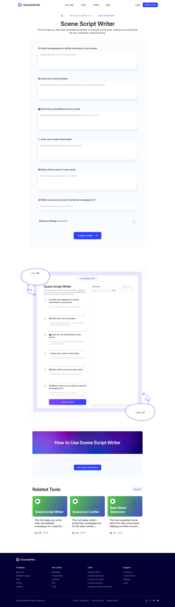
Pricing (96, 5)
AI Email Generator (95, 583)
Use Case (69, 5)
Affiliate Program (23, 576)
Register (126, 579)
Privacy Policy (98, 600)
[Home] (62, 15)
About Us (20, 572)
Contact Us (127, 572)
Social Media (57, 576)
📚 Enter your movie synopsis (53, 78)
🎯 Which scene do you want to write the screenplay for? (67, 200)
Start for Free (150, 5)
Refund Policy (113, 600)
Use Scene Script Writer (87, 467)
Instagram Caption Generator (100, 586)
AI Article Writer (94, 572)
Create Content (85, 235)
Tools (83, 5)
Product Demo (129, 576)
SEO (53, 583)
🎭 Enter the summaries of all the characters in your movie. (67, 48)
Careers (19, 586)
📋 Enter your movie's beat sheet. (55, 139)
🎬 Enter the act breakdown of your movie (59, 109)
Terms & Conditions (80, 600)
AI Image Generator (96, 579)
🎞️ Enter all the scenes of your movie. (57, 169)
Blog (108, 5)
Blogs (54, 586)
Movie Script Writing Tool (80, 16)
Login (137, 5)
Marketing (56, 572)
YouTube (55, 579)
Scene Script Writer (106, 16)
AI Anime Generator (96, 576)
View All (137, 489)
